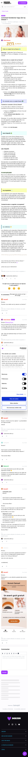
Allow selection (14, 403)
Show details (20, 394)
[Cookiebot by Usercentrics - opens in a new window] (20, 348)
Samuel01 (5, 299)
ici (17, 262)
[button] (2, 3)
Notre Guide (5, 11)
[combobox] (14, 6)
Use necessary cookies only (14, 407)
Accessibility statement (19, 709)
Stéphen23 (6, 466)
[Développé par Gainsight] (14, 706)
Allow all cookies (14, 398)
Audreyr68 (6, 442)
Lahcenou (5, 547)
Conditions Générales (8, 709)
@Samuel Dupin (9, 322)
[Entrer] (2, 6)
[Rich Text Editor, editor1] (14, 662)
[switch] (24, 379)
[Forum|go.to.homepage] (7, 3)
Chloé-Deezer (6, 40)
